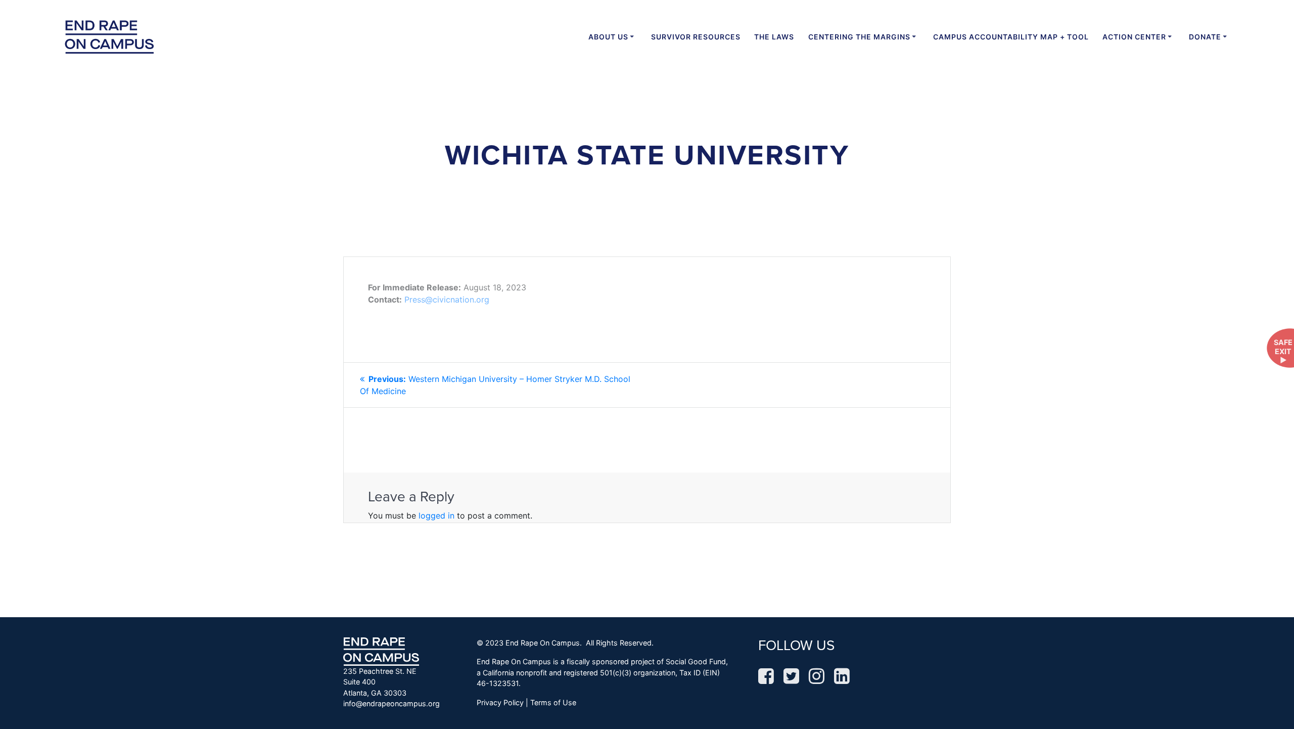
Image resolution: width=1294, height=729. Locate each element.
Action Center (1134, 36)
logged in (436, 515)
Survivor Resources (696, 36)
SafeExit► (1283, 351)
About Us (608, 36)
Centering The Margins (859, 36)
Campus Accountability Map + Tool (1011, 36)
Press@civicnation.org (446, 299)
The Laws (774, 36)
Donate (1205, 36)
